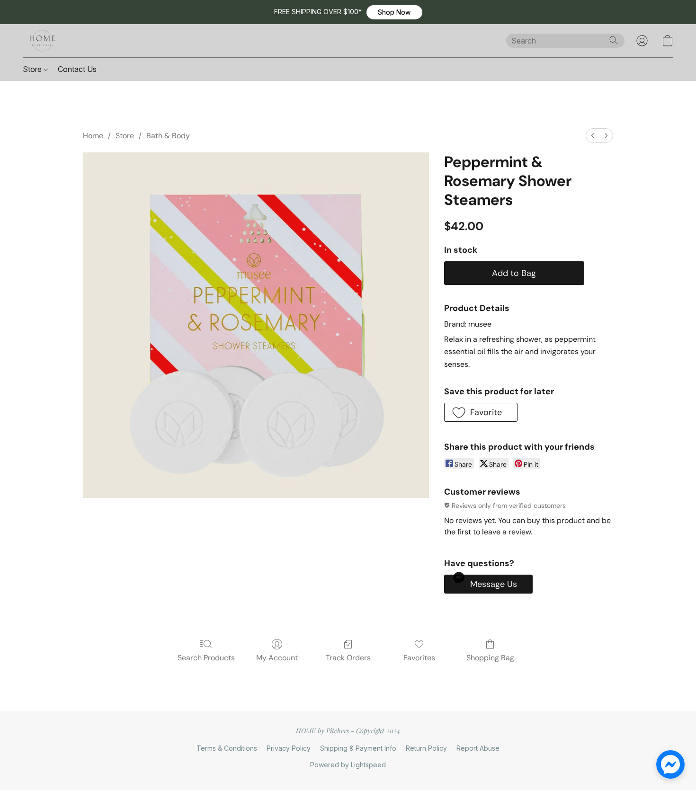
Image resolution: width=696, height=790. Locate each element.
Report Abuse (478, 748)
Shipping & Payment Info (358, 748)
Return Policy (426, 748)
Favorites (419, 658)
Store (33, 69)
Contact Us (77, 69)
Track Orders (348, 658)
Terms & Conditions (226, 748)
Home (93, 136)
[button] (394, 12)
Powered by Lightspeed (348, 765)
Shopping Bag (490, 658)
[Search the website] (614, 40)
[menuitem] (592, 135)
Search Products (206, 658)
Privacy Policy (289, 748)
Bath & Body (168, 136)
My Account (277, 658)
